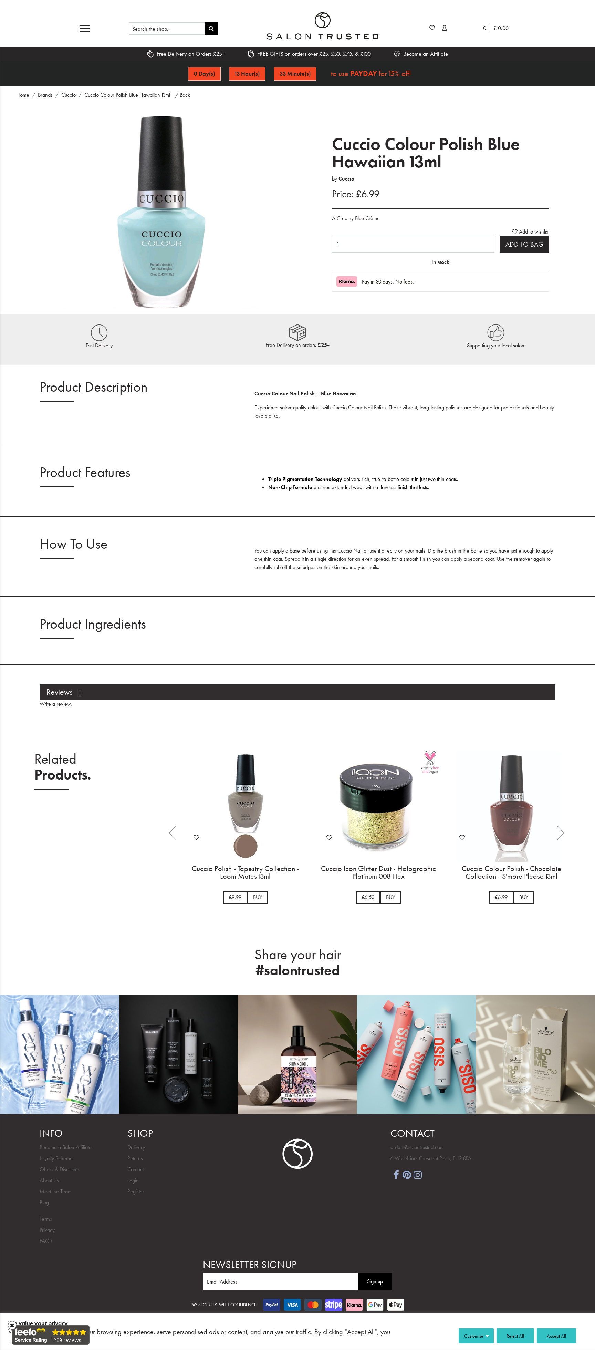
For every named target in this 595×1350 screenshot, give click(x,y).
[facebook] (395, 1174)
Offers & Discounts (60, 1169)
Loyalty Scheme (56, 1158)
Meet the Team (56, 1191)
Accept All (556, 1336)
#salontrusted (297, 970)
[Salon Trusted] (322, 26)
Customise (473, 1336)
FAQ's (46, 1241)
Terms (46, 1219)
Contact (135, 1169)
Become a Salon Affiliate (66, 1147)
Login (133, 1180)
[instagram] (418, 1174)
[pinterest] (407, 1174)
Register (135, 1191)
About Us (49, 1180)
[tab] (297, 692)
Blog (44, 1202)
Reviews (59, 692)
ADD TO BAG (524, 244)
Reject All (515, 1336)
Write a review (55, 704)
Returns (135, 1158)
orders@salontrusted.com (417, 1147)
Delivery (136, 1147)
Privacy (47, 1230)
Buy (257, 897)
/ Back (182, 95)
